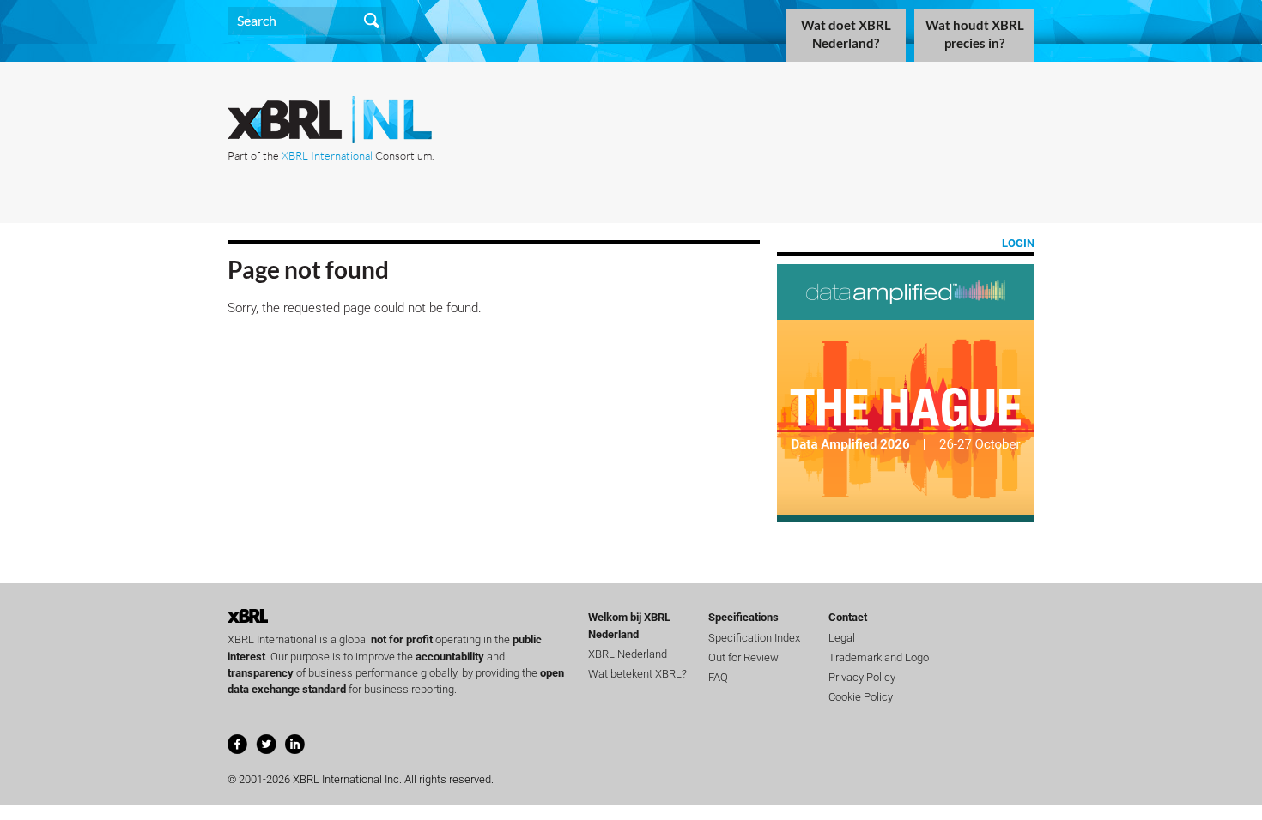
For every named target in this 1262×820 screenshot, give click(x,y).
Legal (841, 637)
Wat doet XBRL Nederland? (846, 34)
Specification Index (754, 637)
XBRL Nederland (627, 654)
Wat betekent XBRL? (637, 673)
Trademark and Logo (878, 657)
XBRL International (327, 155)
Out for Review (743, 657)
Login (1018, 243)
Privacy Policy (861, 677)
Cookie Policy (860, 696)
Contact (847, 617)
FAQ (718, 677)
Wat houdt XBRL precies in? (974, 34)
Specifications (743, 617)
